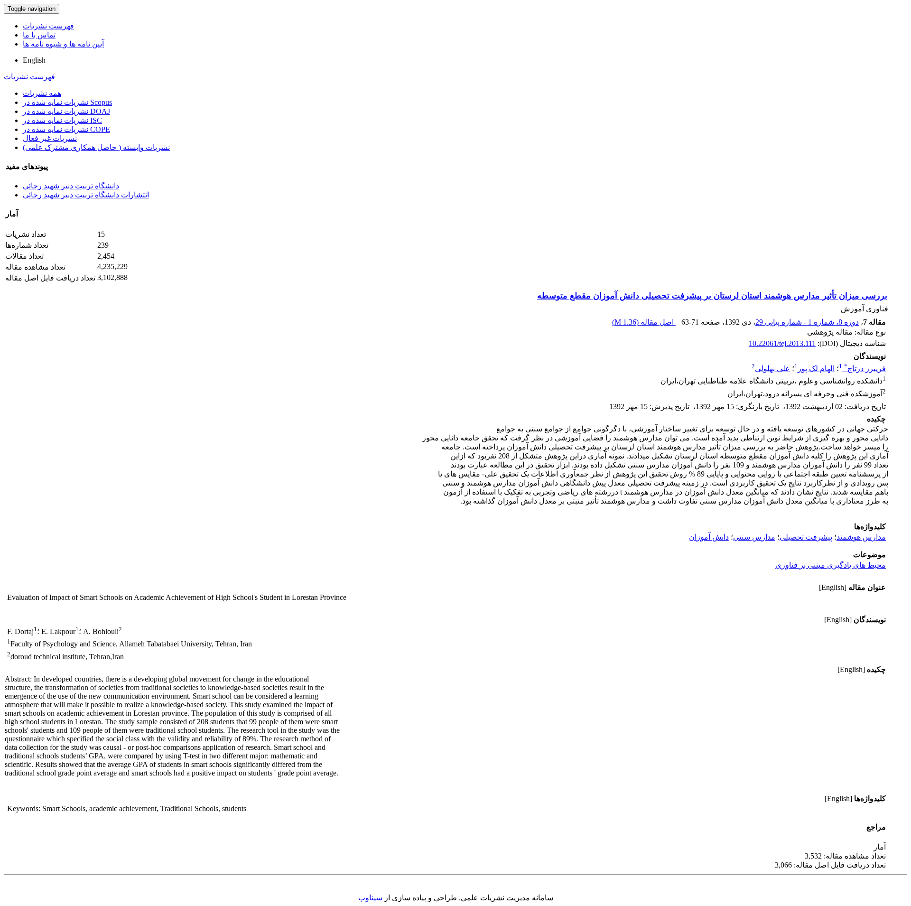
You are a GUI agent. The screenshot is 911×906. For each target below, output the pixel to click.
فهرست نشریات (48, 26)
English (34, 60)
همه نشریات (42, 93)
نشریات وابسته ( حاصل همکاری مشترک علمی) (96, 147)
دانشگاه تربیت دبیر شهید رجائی (71, 186)
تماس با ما (39, 35)
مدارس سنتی (754, 537)
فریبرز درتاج (865, 368)
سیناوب (370, 898)
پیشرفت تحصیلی (806, 537)
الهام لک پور (816, 368)
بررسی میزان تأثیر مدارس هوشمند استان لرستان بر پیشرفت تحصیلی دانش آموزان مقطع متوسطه (712, 295)
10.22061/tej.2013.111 (782, 343)
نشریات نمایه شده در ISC (62, 120)
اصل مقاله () (644, 322)
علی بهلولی (772, 368)
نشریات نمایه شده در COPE (66, 129)
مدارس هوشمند (861, 537)
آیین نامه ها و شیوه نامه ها (63, 44)
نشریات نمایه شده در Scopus (67, 102)
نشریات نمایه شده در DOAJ (66, 111)
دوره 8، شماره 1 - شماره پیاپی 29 (807, 322)
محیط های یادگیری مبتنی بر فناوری (830, 565)
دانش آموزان (709, 537)
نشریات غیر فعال (50, 138)
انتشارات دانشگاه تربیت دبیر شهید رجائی (86, 195)
